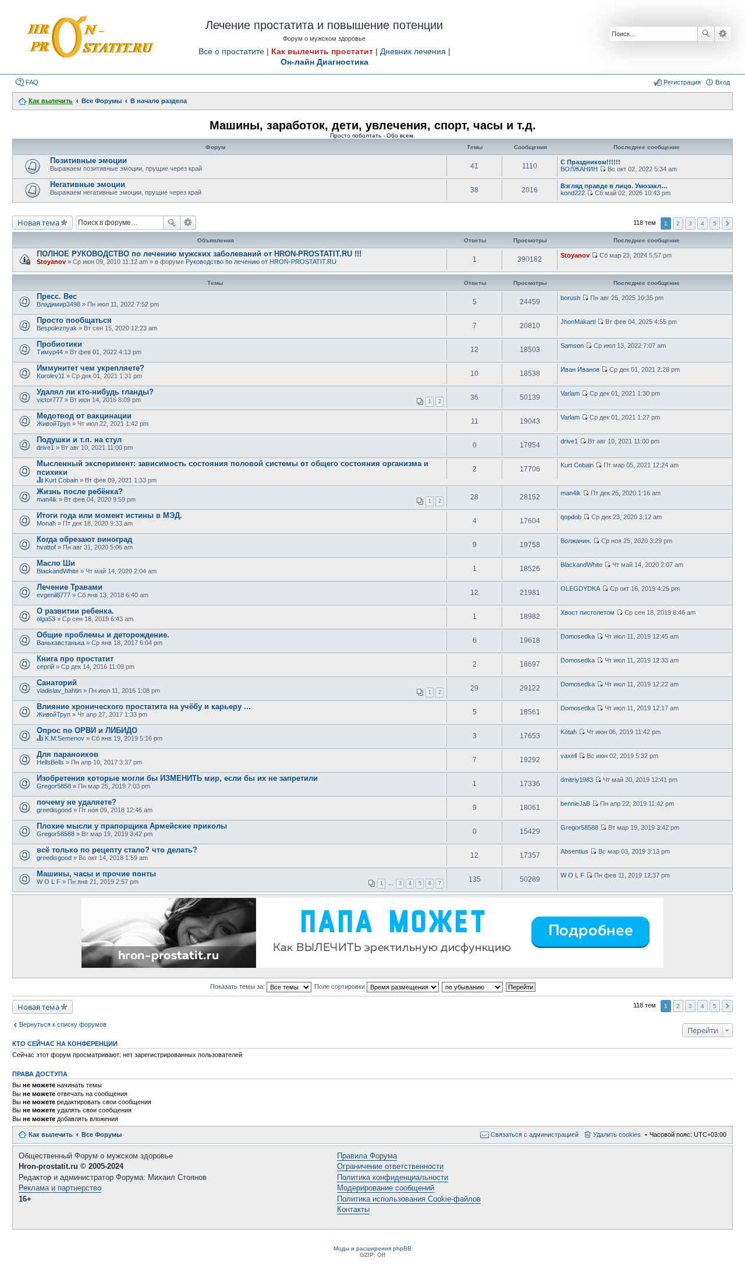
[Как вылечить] (90, 37)
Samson (572, 345)
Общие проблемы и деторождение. (103, 634)
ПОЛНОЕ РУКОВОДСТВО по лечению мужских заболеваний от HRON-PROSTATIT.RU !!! (199, 253)
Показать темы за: (238, 986)
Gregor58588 (55, 833)
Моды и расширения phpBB (372, 1248)
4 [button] (702, 223)
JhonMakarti (577, 321)
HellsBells (50, 762)
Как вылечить (51, 1134)
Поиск (706, 34)
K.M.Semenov (64, 738)
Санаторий (57, 682)
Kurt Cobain (61, 480)
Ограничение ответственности (390, 1166)
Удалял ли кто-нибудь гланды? (95, 391)
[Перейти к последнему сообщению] (602, 168)
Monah (46, 523)
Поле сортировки (340, 986)
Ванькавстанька (60, 642)
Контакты (353, 1209)
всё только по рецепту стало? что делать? (117, 849)
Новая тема (38, 222)
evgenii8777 (53, 594)
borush (570, 297)
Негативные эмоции (87, 184)
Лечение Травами (69, 587)
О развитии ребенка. (75, 611)
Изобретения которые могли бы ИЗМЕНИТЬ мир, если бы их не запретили (177, 778)
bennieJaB (575, 803)
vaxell (568, 755)
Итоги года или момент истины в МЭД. (109, 515)
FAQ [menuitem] (32, 82)
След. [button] (727, 223)
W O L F (49, 881)
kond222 (572, 192)
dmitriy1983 (576, 779)
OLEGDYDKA (580, 588)
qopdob (570, 516)
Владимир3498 (58, 304)
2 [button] (678, 223)
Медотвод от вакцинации (84, 415)
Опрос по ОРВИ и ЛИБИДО (87, 730)
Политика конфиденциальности (392, 1177)
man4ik (47, 499)
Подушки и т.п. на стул (79, 439)
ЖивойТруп (53, 423)
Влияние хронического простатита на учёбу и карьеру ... (144, 706)
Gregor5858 (54, 786)
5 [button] (714, 223)
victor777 (50, 399)
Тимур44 (50, 351)
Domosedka (577, 636)
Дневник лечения (413, 51)
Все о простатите (231, 51)
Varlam (570, 393)
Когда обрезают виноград (84, 539)
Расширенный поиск (722, 34)
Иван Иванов (579, 369)
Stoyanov (51, 261)
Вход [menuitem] (722, 82)
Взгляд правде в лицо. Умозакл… (614, 185)
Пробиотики (59, 344)
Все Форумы (101, 1134)
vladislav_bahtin (59, 690)
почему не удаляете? (76, 802)
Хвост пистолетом (587, 612)
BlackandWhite (58, 571)
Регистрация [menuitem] (682, 82)
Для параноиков (67, 754)
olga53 (46, 618)
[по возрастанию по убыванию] (473, 986)
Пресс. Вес (57, 296)
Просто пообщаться (74, 320)
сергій (45, 666)
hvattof (46, 547)
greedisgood (54, 809)
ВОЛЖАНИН (579, 168)
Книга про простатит (75, 658)
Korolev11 (51, 375)
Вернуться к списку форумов (63, 1024)
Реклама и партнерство (60, 1187)
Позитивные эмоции (88, 160)
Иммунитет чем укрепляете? (90, 368)
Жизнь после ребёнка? (80, 491)
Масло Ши (56, 563)
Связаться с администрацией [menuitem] (535, 1134)
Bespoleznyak (57, 328)
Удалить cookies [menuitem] (617, 1134)
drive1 (45, 447)
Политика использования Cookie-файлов (409, 1199)
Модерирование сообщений (385, 1187)
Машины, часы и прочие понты (96, 873)
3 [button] (690, 223)
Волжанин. (575, 540)
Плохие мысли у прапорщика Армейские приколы (132, 826)
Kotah (568, 731)
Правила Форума (367, 1155)
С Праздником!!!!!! (590, 161)
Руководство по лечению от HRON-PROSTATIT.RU (261, 261)
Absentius (574, 851)
